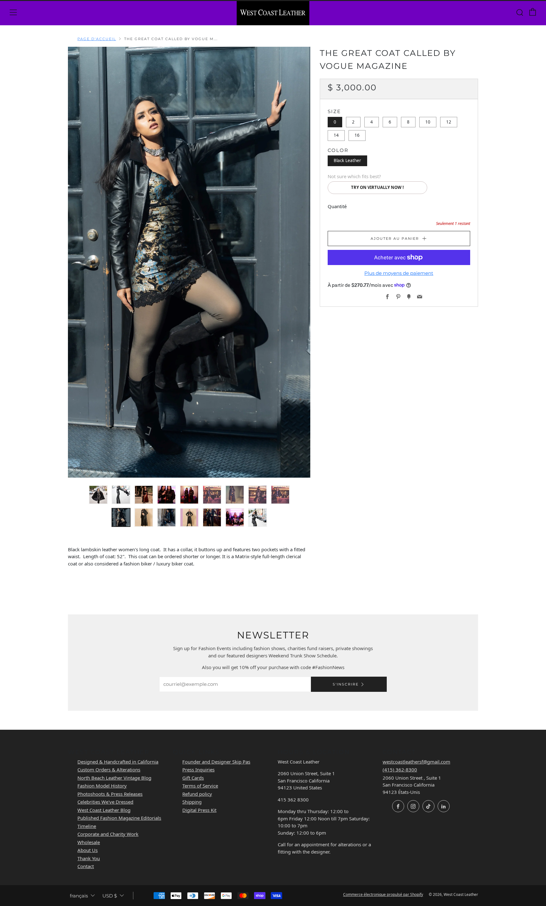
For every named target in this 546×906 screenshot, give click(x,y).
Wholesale (88, 842)
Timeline (86, 826)
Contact (85, 866)
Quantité (337, 206)
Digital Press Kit (199, 810)
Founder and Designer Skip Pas (216, 761)
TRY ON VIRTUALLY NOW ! (377, 187)
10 (427, 121)
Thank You (88, 858)
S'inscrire (346, 684)
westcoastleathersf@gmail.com (416, 761)
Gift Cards (193, 778)
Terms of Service (200, 785)
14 (336, 135)
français (79, 896)
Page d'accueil (96, 39)
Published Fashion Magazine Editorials (119, 818)
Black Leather (347, 160)
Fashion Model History (102, 785)
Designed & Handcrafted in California (117, 761)
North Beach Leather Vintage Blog (114, 778)
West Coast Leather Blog (103, 810)
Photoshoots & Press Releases (110, 794)
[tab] (98, 494)
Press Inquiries (198, 769)
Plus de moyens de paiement (398, 273)
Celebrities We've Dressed (105, 802)
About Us (87, 850)
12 (448, 121)
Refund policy (197, 794)
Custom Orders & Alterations (108, 769)
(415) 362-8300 (400, 769)
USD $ (109, 896)
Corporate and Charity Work (107, 834)
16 (357, 135)
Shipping (192, 802)
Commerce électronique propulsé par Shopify (383, 894)
